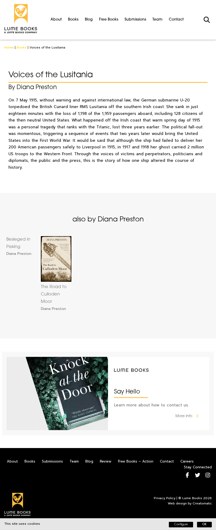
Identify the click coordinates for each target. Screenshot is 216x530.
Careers (187, 461)
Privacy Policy (164, 498)
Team (158, 20)
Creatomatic (202, 503)
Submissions (135, 20)
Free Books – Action (135, 461)
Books (73, 20)
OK (204, 524)
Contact (176, 20)
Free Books (108, 20)
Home (9, 47)
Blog (89, 20)
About (56, 20)
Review (105, 461)
